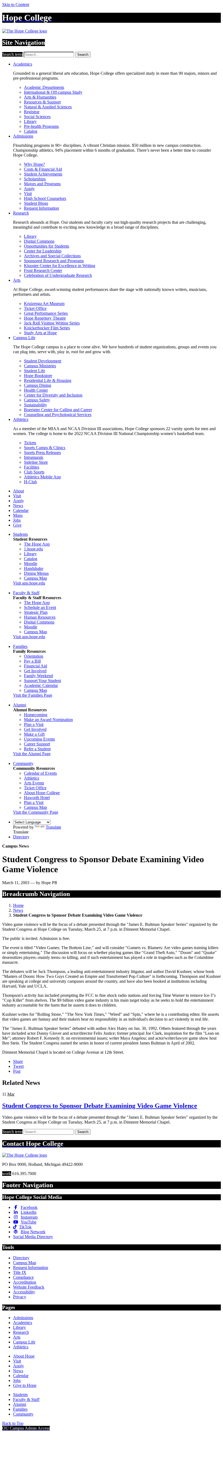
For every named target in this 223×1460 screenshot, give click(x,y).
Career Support (37, 744)
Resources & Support (42, 102)
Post (16, 1071)
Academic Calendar (41, 685)
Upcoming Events (39, 739)
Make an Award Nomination (48, 719)
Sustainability (35, 405)
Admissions (23, 136)
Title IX (19, 1272)
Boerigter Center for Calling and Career (58, 409)
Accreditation (24, 1282)
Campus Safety (37, 400)
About (18, 491)
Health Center (36, 390)
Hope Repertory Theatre (45, 318)
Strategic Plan (36, 612)
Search (82, 55)
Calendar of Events (40, 773)
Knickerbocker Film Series (47, 328)
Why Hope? (34, 164)
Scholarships (35, 179)
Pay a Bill (32, 661)
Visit (28, 193)
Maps (18, 515)
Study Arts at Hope (40, 332)
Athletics (20, 419)
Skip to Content (15, 4)
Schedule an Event (40, 607)
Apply (29, 188)
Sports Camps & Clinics (44, 447)
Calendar (21, 510)
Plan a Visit (34, 724)
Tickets (30, 442)
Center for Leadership (42, 251)
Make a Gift (34, 734)
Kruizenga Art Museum (44, 303)
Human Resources (39, 617)
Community (23, 763)
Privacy (19, 1296)
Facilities (31, 467)
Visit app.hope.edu (29, 583)
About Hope (24, 1356)
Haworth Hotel (37, 797)
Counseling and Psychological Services (57, 414)
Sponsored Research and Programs (54, 260)
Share (18, 1061)
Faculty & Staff (26, 593)
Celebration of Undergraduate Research (58, 275)
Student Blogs (36, 203)
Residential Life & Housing (47, 380)
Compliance (23, 1277)
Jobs (17, 520)
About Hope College (42, 792)
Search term (12, 54)
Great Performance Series (46, 313)
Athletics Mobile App (42, 477)
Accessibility (24, 1292)
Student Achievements (43, 174)
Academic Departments (44, 87)
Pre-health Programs (41, 126)
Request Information (41, 208)
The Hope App (37, 544)
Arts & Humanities (40, 97)
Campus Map (35, 578)
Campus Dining (37, 385)
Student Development (42, 361)
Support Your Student (42, 680)
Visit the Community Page (35, 812)
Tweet (18, 1066)
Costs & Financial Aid (43, 169)
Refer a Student (37, 749)
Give (17, 525)
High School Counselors (45, 198)
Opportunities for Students (46, 246)
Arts (16, 280)
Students (20, 534)
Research (21, 213)
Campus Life (24, 337)
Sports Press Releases (42, 452)
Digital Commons (39, 241)
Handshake (33, 568)
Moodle (30, 563)
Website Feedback (28, 1287)
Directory (21, 837)
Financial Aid (35, 666)
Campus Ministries (40, 366)
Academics (22, 64)
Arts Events (34, 783)
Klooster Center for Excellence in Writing (59, 265)
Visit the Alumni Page (32, 753)
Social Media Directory (33, 1236)
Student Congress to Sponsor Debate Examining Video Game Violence (99, 1105)
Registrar (31, 111)
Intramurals (33, 457)
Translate (53, 827)
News (18, 505)
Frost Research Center (43, 270)
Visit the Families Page (32, 695)
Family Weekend (38, 675)
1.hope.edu (33, 549)
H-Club (30, 481)
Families (20, 646)
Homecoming (35, 714)
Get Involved (35, 671)
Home (18, 905)
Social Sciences (37, 116)
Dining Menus (36, 573)
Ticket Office (35, 308)
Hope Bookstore (38, 375)
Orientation (33, 656)
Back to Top (12, 1423)
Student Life (34, 370)
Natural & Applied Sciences (48, 107)
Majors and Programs (42, 183)
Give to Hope (24, 1385)
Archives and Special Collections (52, 256)
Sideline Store (36, 462)
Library (30, 121)
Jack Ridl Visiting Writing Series (52, 323)
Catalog (30, 131)
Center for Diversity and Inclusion (53, 395)
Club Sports (34, 472)
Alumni (19, 705)
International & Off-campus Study (53, 92)
